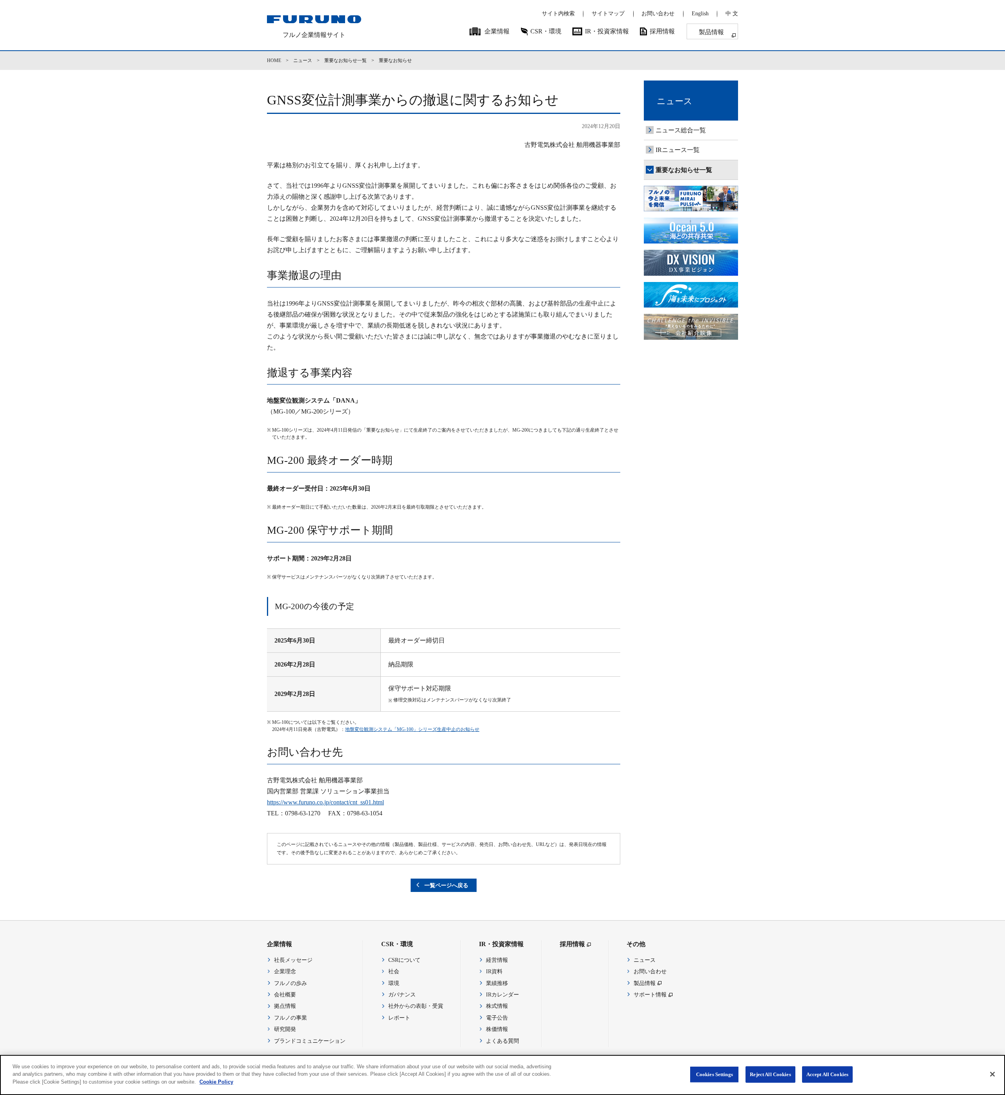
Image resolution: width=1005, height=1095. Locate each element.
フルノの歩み (290, 983)
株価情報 (497, 1029)
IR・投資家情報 (607, 31)
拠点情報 (285, 1006)
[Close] (992, 1074)
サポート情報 (650, 995)
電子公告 (497, 1018)
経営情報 (497, 960)
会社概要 (285, 995)
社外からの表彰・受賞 (415, 1006)
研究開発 (285, 1029)
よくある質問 (502, 1041)
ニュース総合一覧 (681, 130)
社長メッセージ (293, 960)
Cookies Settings (714, 1074)
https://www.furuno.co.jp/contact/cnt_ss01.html (325, 802)
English (700, 13)
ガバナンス (402, 995)
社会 (393, 971)
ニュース (302, 60)
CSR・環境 (545, 31)
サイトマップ (608, 13)
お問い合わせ (657, 13)
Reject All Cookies (770, 1074)
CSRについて (404, 960)
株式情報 (497, 1006)
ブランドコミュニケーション (309, 1041)
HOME (274, 60)
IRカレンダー (502, 995)
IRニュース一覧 (678, 149)
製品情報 (711, 32)
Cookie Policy (216, 1082)
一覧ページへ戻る (446, 885)
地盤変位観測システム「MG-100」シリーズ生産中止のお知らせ (412, 729)
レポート (399, 1018)
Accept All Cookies (827, 1074)
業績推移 (497, 983)
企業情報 (497, 31)
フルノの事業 (290, 1018)
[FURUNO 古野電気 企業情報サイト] (314, 19)
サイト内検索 (558, 13)
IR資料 (494, 971)
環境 (393, 983)
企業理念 (285, 971)
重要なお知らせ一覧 (345, 60)
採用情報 (662, 31)
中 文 (731, 13)
